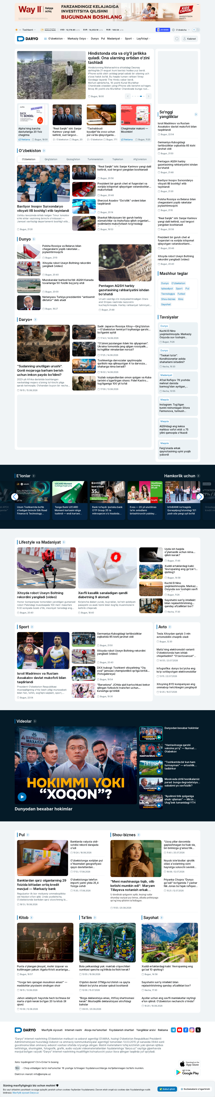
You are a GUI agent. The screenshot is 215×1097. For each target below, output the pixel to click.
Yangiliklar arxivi (146, 1030)
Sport (128, 38)
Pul (103, 38)
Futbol (181, 293)
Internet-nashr (73, 1030)
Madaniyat (113, 38)
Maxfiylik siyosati (52, 1030)
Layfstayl (142, 38)
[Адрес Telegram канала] (173, 1029)
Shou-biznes (168, 299)
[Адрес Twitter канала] (198, 1029)
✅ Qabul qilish (167, 1089)
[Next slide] (149, 96)
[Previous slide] (128, 96)
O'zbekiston (178, 283)
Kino (180, 299)
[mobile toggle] (45, 39)
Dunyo (95, 38)
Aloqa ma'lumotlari (95, 1030)
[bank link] (48, 30)
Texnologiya (168, 293)
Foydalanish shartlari (121, 1030)
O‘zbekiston (55, 38)
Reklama (163, 1030)
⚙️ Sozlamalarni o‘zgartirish (195, 1089)
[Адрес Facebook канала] (185, 1029)
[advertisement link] (163, 30)
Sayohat (166, 304)
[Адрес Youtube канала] (179, 1029)
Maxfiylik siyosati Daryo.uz (26, 1092)
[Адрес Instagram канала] (191, 1029)
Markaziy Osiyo (77, 38)
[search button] (177, 39)
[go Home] (25, 1030)
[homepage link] (27, 38)
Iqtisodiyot (167, 288)
